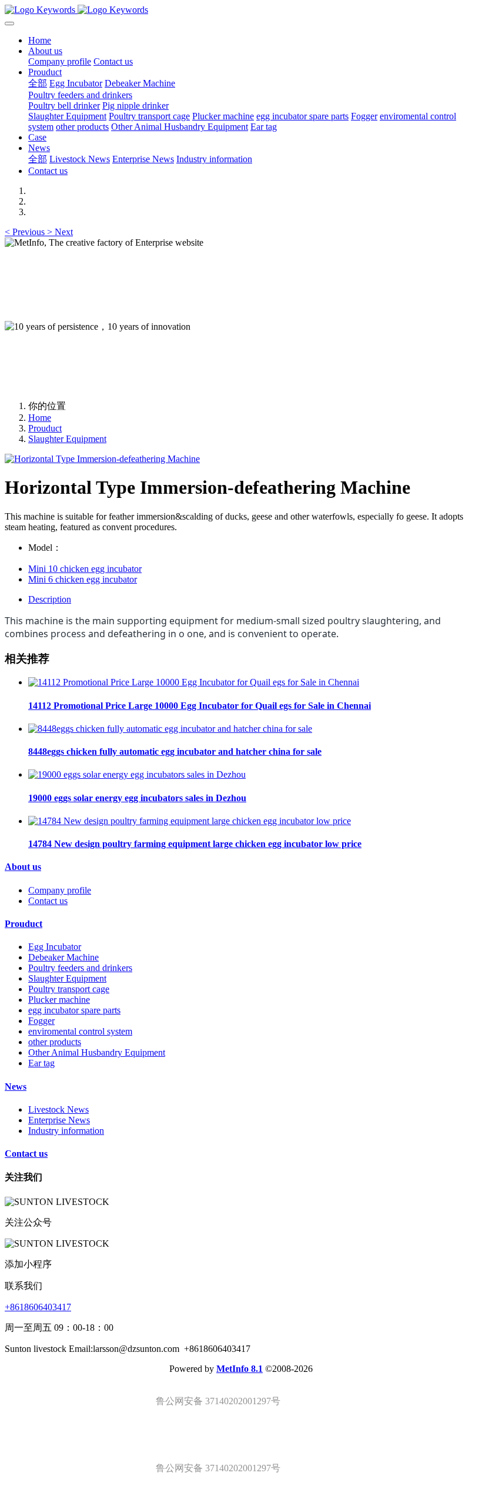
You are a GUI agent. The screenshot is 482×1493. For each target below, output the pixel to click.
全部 (37, 83)
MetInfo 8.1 (239, 1369)
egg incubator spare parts (74, 1010)
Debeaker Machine (63, 957)
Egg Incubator (54, 947)
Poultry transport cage (68, 989)
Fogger (41, 1021)
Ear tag (41, 1063)
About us (23, 867)
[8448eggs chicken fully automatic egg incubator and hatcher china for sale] (170, 729)
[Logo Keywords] (241, 10)
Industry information (66, 1131)
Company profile (59, 890)
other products (54, 1042)
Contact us (48, 901)
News (15, 1087)
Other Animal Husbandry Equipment (96, 1052)
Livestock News (58, 1109)
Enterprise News (59, 1120)
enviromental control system (80, 1031)
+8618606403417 (38, 1307)
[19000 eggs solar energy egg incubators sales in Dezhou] (137, 774)
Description (49, 599)
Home (39, 40)
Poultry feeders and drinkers (80, 968)
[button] (26, 232)
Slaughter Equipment (67, 439)
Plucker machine (59, 1000)
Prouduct (45, 428)
